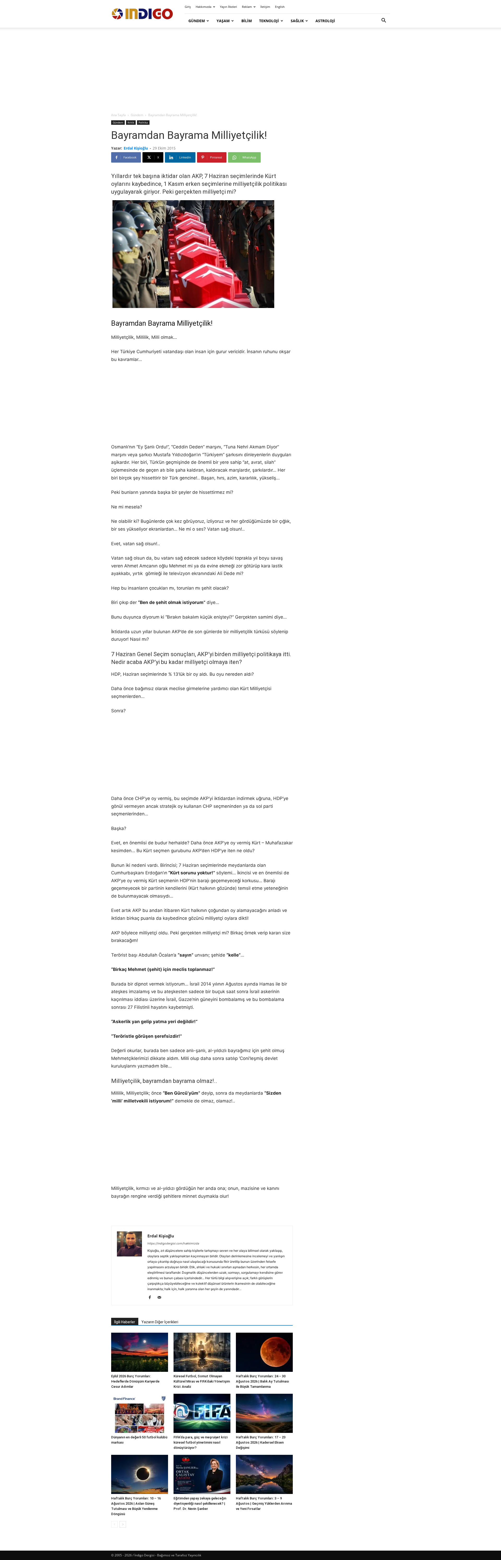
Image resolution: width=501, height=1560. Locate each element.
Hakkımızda (203, 7)
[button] (383, 21)
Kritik (131, 122)
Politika (143, 122)
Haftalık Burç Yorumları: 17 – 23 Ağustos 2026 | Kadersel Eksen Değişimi (260, 1442)
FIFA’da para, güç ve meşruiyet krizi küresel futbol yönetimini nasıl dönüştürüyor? (201, 1442)
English (280, 7)
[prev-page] (114, 1524)
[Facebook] (151, 1298)
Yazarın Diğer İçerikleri (159, 1322)
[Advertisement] (250, 70)
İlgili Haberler (124, 1322)
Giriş (188, 7)
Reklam (247, 7)
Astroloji (325, 20)
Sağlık (297, 20)
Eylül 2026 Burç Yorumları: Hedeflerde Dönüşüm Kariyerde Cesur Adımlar (135, 1381)
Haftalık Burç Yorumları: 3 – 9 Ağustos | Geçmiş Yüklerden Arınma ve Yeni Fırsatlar (264, 1503)
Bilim (246, 20)
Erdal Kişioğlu (136, 148)
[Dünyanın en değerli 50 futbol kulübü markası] (139, 1413)
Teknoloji (269, 20)
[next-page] (123, 1524)
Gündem (196, 20)
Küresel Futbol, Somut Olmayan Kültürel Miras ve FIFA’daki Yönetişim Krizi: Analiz (202, 1381)
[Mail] (161, 1298)
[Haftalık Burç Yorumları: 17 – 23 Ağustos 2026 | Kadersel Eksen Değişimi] (264, 1413)
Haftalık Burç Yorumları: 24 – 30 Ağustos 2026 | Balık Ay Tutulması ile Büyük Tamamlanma (262, 1381)
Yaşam (223, 20)
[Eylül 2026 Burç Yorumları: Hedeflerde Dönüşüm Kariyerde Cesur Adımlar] (139, 1352)
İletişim (265, 7)
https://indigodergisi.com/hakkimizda (173, 1243)
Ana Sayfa (118, 115)
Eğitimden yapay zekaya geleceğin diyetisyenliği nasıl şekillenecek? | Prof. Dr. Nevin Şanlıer (200, 1503)
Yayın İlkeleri (228, 7)
